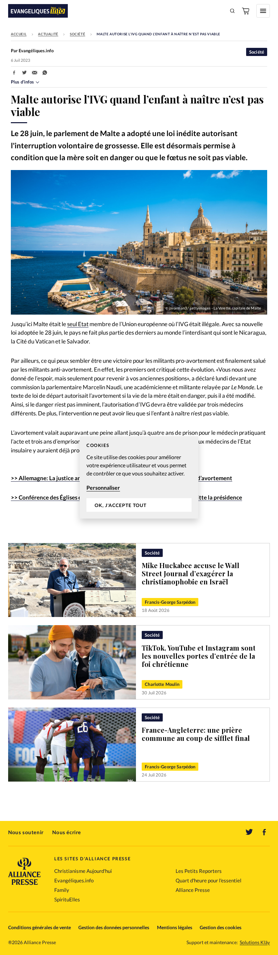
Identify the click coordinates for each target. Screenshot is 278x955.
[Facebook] (264, 832)
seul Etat (77, 324)
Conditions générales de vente (39, 927)
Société (77, 34)
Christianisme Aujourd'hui (83, 871)
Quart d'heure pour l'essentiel (208, 880)
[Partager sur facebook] (14, 72)
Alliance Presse (193, 890)
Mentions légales (174, 927)
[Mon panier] (246, 10)
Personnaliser (103, 487)
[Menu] (263, 11)
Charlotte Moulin (162, 684)
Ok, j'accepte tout (120, 505)
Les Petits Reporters (199, 871)
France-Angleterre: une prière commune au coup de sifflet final (196, 734)
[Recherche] (233, 11)
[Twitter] (249, 832)
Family (61, 890)
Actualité (48, 34)
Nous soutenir (26, 832)
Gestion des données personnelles (113, 927)
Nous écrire (66, 832)
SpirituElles (67, 899)
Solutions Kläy (255, 942)
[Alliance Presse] (24, 885)
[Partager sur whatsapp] (44, 72)
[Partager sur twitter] (24, 72)
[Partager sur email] (34, 72)
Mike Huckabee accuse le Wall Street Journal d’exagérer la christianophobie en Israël (190, 573)
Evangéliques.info (74, 880)
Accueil (18, 34)
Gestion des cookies (220, 927)
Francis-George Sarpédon (170, 602)
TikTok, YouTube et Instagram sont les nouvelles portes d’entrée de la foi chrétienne (199, 656)
